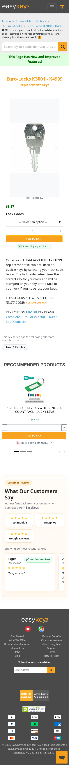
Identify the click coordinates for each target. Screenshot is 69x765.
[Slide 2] (29, 451)
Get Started (17, 636)
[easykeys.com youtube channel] (28, 629)
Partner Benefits (51, 636)
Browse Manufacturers (32, 21)
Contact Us (17, 647)
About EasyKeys (51, 644)
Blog (17, 655)
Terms (51, 651)
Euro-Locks (14, 26)
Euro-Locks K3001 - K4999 (45, 26)
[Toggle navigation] (51, 6)
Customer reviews (51, 640)
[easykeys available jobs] (34, 695)
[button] (30, 572)
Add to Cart (34, 239)
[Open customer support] (62, 757)
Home (6, 21)
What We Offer (17, 640)
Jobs (17, 651)
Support (51, 647)
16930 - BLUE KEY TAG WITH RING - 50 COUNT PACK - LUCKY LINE (34, 410)
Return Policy (51, 655)
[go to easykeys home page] (34, 619)
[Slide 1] (16, 451)
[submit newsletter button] (51, 670)
